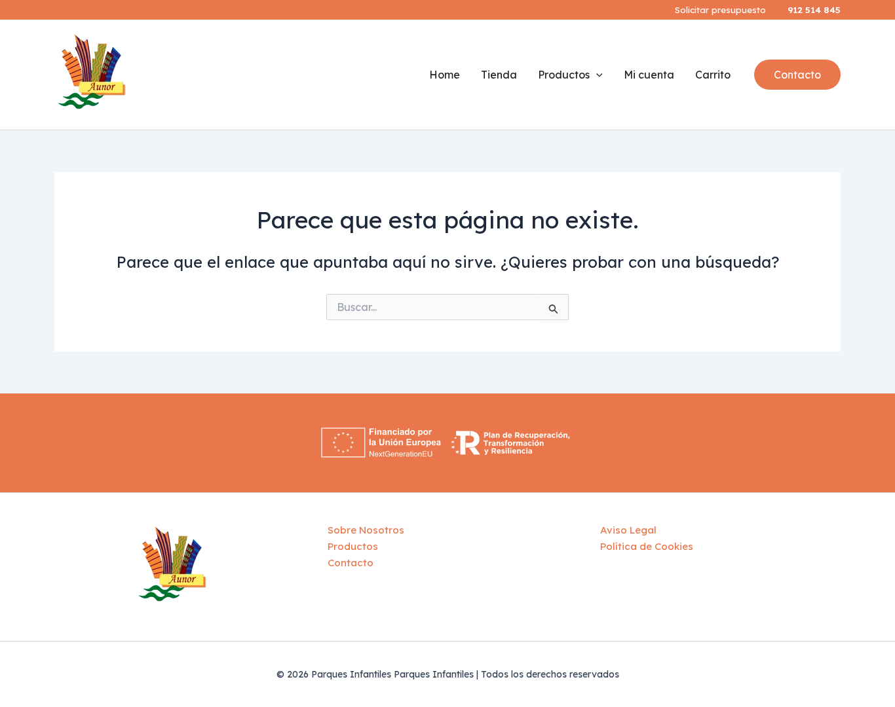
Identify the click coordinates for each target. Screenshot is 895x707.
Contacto (350, 562)
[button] (797, 75)
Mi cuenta (649, 74)
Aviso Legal (628, 530)
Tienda (499, 74)
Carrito (713, 74)
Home (444, 74)
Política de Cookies (646, 546)
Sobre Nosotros (366, 530)
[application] (596, 74)
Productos (564, 74)
